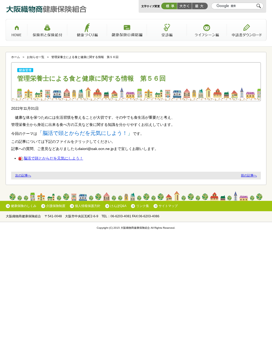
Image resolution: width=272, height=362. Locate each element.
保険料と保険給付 (47, 31)
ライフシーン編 (207, 31)
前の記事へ (249, 175)
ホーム (16, 31)
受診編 (167, 31)
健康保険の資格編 (127, 31)
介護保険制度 (55, 206)
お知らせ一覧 (35, 57)
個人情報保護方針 (87, 206)
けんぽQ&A (118, 206)
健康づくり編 (87, 31)
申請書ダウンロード (247, 31)
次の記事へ (23, 175)
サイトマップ (168, 206)
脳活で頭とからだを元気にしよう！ (53, 158)
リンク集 (142, 206)
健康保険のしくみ (23, 206)
